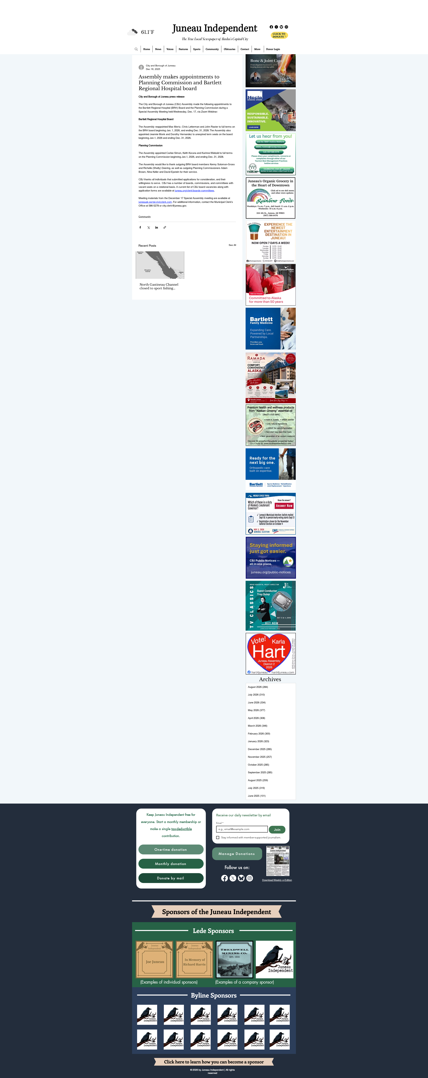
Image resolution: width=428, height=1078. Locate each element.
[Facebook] (271, 27)
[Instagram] (286, 27)
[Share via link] (164, 227)
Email (219, 823)
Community (145, 216)
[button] (171, 849)
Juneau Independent (215, 28)
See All (232, 245)
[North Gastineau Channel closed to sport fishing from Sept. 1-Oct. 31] (160, 265)
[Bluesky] (281, 27)
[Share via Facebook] (140, 227)
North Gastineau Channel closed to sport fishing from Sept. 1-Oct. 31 (159, 286)
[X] (276, 27)
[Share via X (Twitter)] (148, 227)
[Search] (136, 49)
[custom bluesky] (241, 878)
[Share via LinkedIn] (156, 227)
